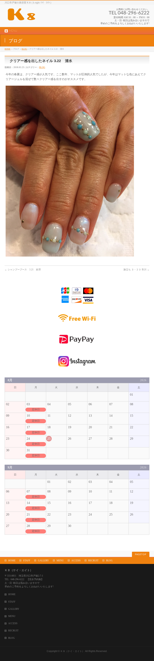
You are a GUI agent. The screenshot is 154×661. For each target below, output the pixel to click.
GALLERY (43, 560)
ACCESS (76, 560)
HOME (7, 49)
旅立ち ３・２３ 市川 (136, 269)
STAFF (26, 560)
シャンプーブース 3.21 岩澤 (23, 269)
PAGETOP (140, 554)
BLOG (24, 49)
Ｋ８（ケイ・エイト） (72, 651)
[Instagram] (77, 369)
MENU (60, 560)
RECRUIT (93, 560)
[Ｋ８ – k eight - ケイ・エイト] (40, 16)
